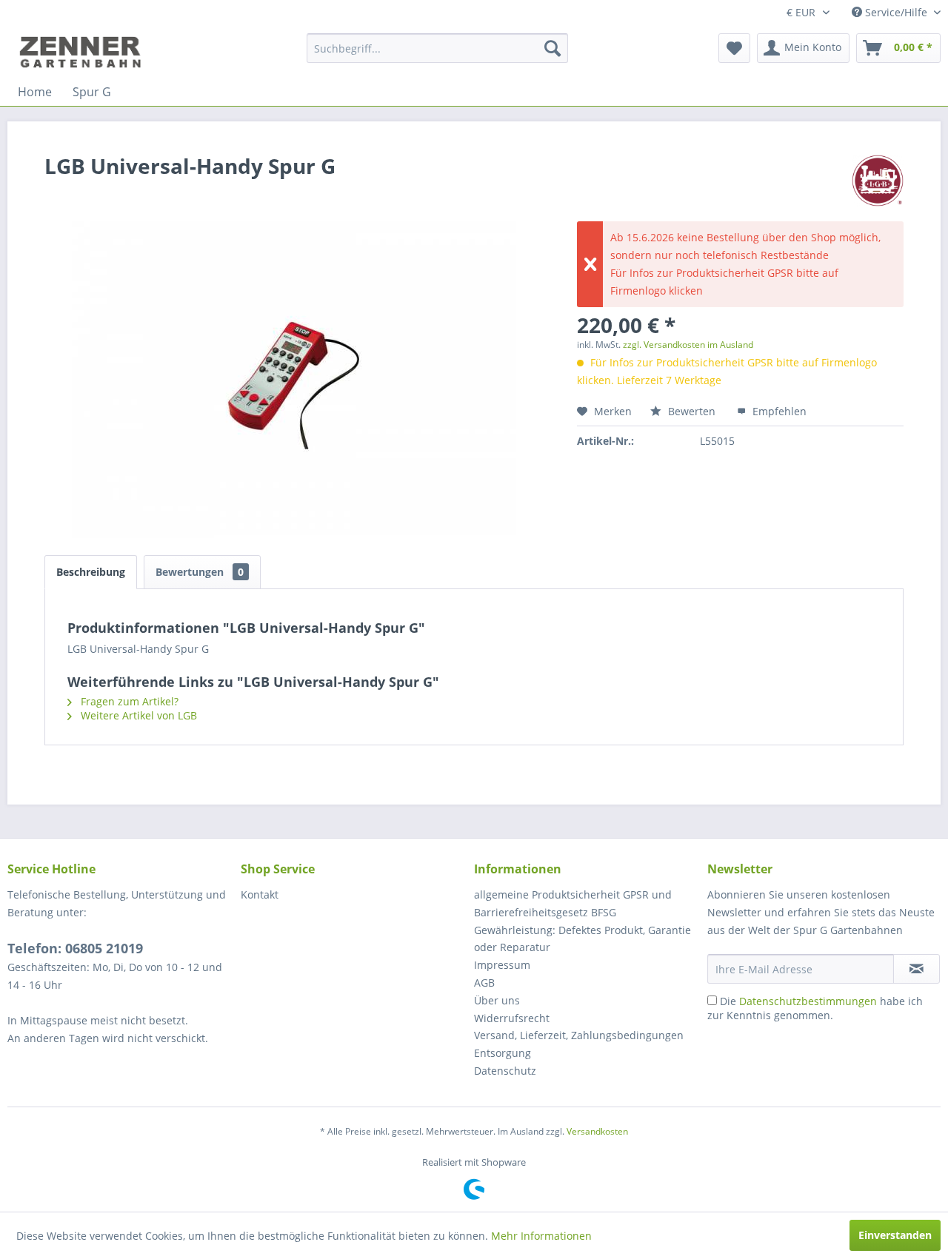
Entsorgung (502, 1053)
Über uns (497, 1000)
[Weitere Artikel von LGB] (878, 181)
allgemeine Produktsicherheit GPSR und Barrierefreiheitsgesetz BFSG (573, 903)
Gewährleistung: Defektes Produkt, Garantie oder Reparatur (582, 939)
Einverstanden (895, 1235)
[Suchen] (552, 48)
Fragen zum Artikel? (128, 701)
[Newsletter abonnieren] (916, 969)
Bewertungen (200, 572)
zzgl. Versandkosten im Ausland (688, 344)
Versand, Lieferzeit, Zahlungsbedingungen (579, 1035)
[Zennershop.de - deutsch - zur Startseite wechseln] (82, 51)
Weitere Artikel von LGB (137, 715)
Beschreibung (90, 572)
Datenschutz (505, 1071)
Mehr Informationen (541, 1236)
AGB (484, 983)
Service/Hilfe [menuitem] (896, 12)
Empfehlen (778, 411)
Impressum (502, 965)
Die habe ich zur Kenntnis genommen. (815, 1008)
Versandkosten (597, 1131)
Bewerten (691, 411)
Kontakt (259, 894)
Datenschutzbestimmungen (808, 1001)
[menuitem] (437, 48)
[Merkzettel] (734, 48)
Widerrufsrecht (512, 1018)
